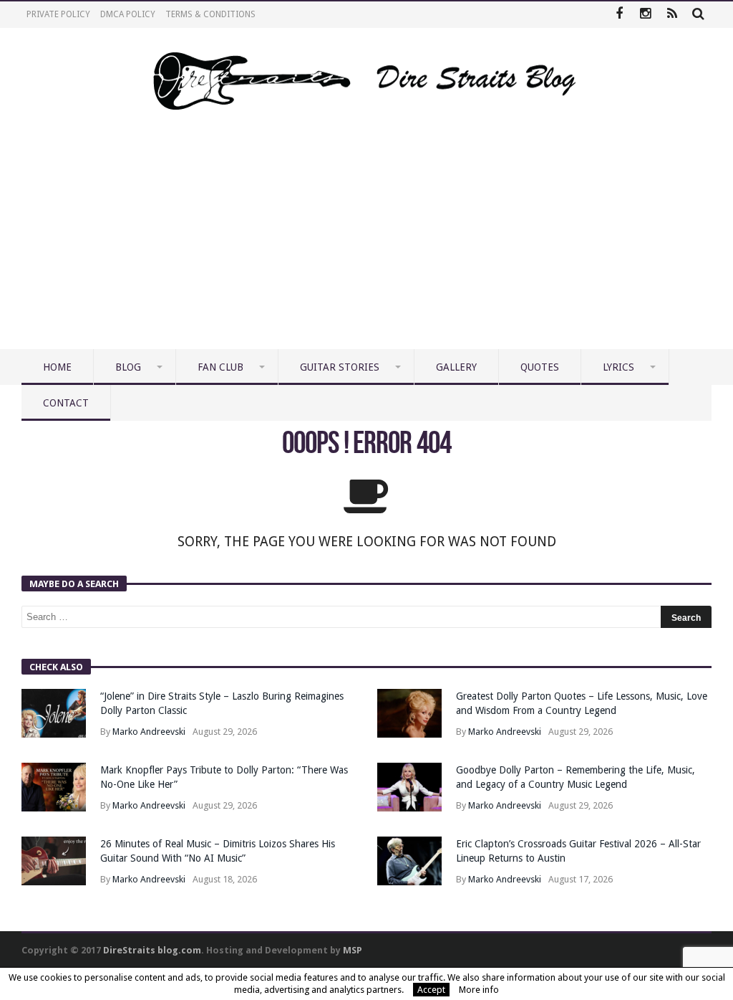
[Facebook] (619, 14)
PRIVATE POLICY (58, 14)
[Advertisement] (366, 241)
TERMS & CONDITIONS (210, 14)
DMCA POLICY (127, 14)
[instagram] (645, 14)
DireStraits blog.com (152, 950)
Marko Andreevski (148, 731)
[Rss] (672, 14)
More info (479, 989)
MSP (352, 950)
